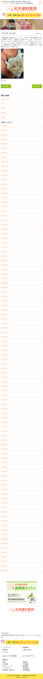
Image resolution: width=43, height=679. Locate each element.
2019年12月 (5, 485)
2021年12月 (5, 377)
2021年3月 (4, 417)
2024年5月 (4, 247)
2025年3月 (4, 202)
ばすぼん (4, 112)
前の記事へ (6, 86)
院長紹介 (5, 649)
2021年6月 (4, 404)
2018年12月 (5, 539)
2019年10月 (5, 494)
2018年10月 (5, 548)
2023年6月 (4, 296)
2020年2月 (4, 476)
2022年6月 (4, 350)
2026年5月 (4, 139)
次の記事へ (37, 86)
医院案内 (26, 647)
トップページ (6, 647)
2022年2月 (4, 368)
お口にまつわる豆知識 (9, 656)
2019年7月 (4, 507)
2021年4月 (4, 413)
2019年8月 (4, 503)
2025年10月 (5, 171)
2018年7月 (4, 561)
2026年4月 (4, 144)
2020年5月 (4, 462)
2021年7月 (4, 399)
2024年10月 (5, 224)
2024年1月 (4, 265)
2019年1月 (4, 534)
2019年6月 (4, 512)
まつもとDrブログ (28, 656)
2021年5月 (4, 408)
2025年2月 (4, 206)
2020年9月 (4, 444)
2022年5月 (4, 355)
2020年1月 (4, 480)
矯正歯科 (26, 668)
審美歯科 (26, 666)
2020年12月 (5, 431)
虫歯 (3, 662)
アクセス (5, 652)
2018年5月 (4, 570)
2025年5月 (4, 193)
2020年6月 (4, 458)
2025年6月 (4, 189)
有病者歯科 (26, 670)
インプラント (6, 668)
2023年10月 (5, 278)
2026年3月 (4, 148)
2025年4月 (4, 198)
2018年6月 (4, 566)
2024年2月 (4, 260)
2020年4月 (4, 467)
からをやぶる (5, 99)
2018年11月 (4, 543)
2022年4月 (4, 359)
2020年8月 (4, 449)
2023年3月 (4, 310)
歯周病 (25, 662)
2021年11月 (4, 382)
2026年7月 (4, 130)
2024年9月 (4, 229)
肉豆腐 (3, 108)
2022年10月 (5, 332)
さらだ (3, 103)
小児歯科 (5, 664)
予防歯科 (26, 664)
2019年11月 (4, 489)
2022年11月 (4, 328)
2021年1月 (4, 426)
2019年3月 (4, 525)
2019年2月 (4, 530)
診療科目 (5, 660)
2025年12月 (5, 162)
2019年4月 (4, 521)
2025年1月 (4, 211)
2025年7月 (4, 184)
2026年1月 (4, 157)
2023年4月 (4, 305)
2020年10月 (5, 440)
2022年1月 (4, 373)
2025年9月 (4, 175)
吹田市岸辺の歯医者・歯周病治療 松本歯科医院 (22, 675)
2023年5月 (4, 301)
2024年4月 (4, 251)
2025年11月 (4, 166)
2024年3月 (4, 256)
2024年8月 (4, 233)
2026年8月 (4, 126)
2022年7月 (4, 346)
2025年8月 (4, 180)
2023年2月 (4, 314)
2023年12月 (5, 269)
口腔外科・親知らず (8, 670)
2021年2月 (4, 422)
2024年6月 (4, 242)
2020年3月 (4, 471)
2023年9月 (4, 283)
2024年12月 (5, 215)
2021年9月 (4, 391)
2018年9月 (4, 552)
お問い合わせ (27, 649)
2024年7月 (4, 238)
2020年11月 (4, 435)
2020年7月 (4, 453)
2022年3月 (4, 364)
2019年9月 (4, 498)
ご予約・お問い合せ (24, 15)
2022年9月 (4, 337)
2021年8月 (4, 395)
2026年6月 (4, 135)
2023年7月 (4, 292)
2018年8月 (4, 557)
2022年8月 (4, 341)
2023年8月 (4, 287)
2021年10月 (5, 386)
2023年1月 (4, 319)
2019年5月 (4, 516)
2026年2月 (4, 153)
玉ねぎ (3, 117)
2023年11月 (4, 274)
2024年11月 (4, 220)
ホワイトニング (7, 666)
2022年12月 (5, 323)
